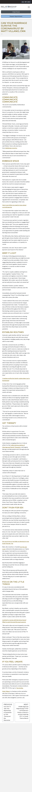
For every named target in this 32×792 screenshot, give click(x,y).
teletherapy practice (11, 148)
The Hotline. (19, 688)
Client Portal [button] (16, 12)
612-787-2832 (26, 2)
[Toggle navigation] (29, 7)
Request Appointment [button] (16, 16)
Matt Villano (6, 691)
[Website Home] (8, 7)
